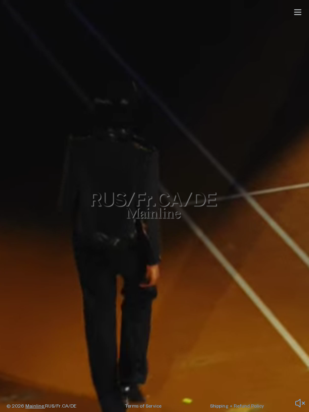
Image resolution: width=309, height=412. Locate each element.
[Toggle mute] (300, 403)
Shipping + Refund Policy (237, 405)
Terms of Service (143, 405)
